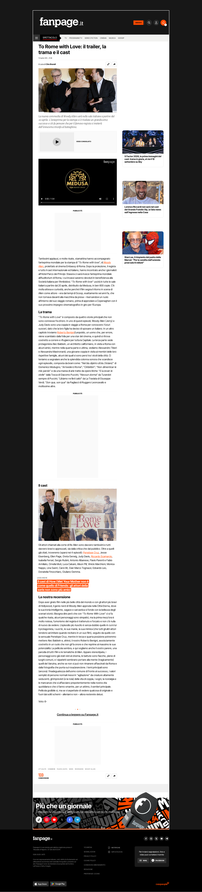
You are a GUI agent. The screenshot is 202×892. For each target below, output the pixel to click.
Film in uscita (62, 769)
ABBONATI (138, 22)
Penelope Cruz (91, 552)
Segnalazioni (89, 852)
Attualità (42, 769)
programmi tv (75, 38)
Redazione (88, 869)
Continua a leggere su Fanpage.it (77, 714)
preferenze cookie (92, 874)
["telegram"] (77, 820)
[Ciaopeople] (162, 884)
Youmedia (88, 847)
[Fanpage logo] (58, 23)
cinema (103, 38)
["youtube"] (54, 820)
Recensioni (79, 769)
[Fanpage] (42, 838)
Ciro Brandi (51, 64)
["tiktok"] (39, 820)
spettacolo (50, 37)
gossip (121, 38)
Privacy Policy (90, 856)
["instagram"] (46, 820)
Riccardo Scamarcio (101, 556)
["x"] (62, 820)
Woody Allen (90, 769)
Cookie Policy (90, 860)
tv (66, 38)
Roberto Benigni (65, 332)
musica (112, 38)
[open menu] (36, 38)
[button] (114, 64)
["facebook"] (70, 820)
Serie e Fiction (91, 38)
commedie (51, 769)
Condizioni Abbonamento (94, 865)
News (71, 769)
